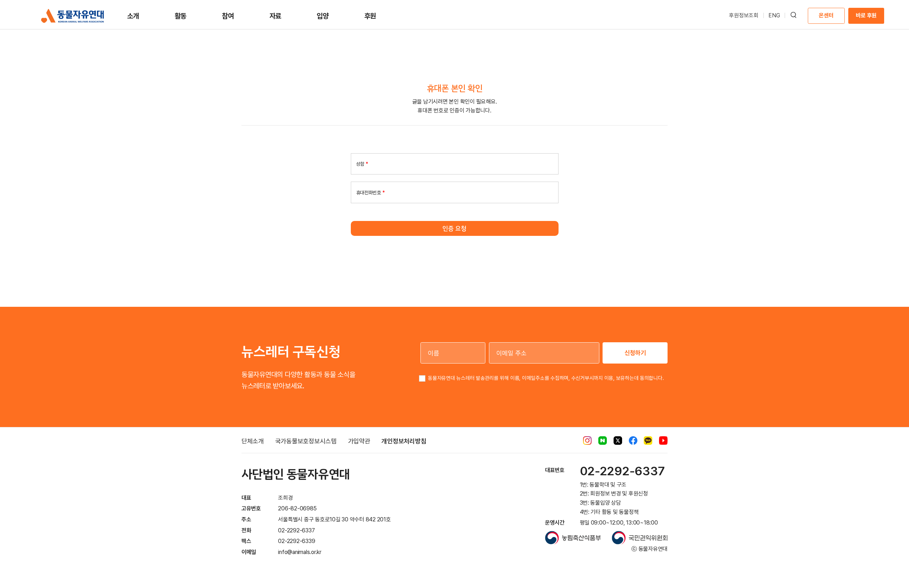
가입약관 (359, 441)
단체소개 (252, 441)
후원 (370, 16)
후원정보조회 (743, 15)
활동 (181, 16)
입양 (323, 16)
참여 (228, 16)
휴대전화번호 (370, 192)
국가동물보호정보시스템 (306, 441)
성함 (362, 164)
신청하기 (635, 352)
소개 (133, 16)
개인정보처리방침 (403, 441)
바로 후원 (866, 15)
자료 (276, 16)
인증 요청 (454, 228)
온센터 (826, 15)
